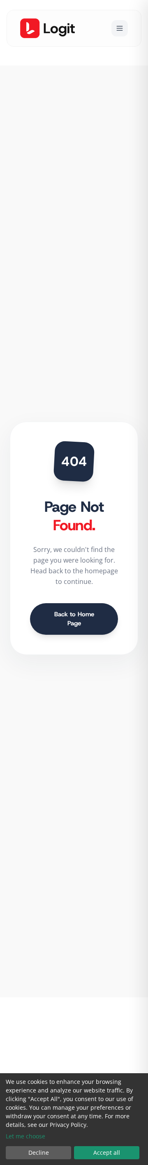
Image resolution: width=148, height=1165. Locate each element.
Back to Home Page (74, 619)
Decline (38, 1152)
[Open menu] (119, 28)
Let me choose (25, 1136)
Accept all (106, 1152)
